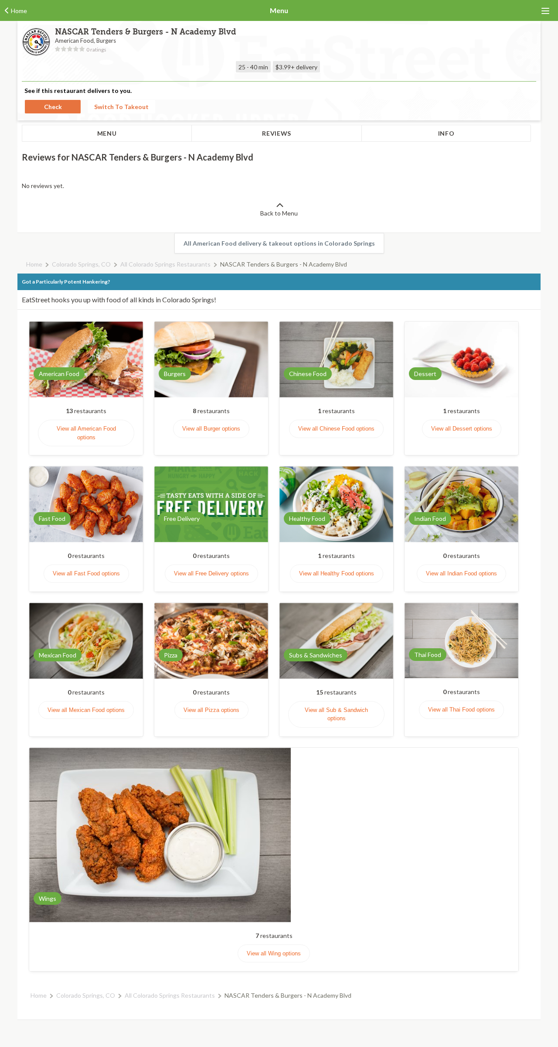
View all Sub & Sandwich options (336, 714)
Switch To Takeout (121, 106)
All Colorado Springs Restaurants (165, 264)
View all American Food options (86, 433)
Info (446, 133)
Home (34, 264)
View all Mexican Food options (86, 710)
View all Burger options (211, 428)
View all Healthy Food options (336, 573)
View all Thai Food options (461, 709)
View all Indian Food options (461, 573)
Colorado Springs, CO (81, 264)
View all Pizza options (211, 710)
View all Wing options (274, 953)
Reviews (276, 133)
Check (53, 106)
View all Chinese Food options (336, 428)
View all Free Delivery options (211, 573)
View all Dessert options (461, 428)
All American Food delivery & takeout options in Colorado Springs (279, 243)
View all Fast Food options (86, 573)
